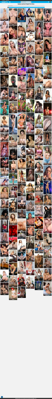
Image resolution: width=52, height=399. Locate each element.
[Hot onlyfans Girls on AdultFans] (4, 2)
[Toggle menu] (9, 2)
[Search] (30, 2)
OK (35, 398)
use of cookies (33, 398)
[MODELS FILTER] (49, 2)
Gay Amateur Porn (7, 0)
